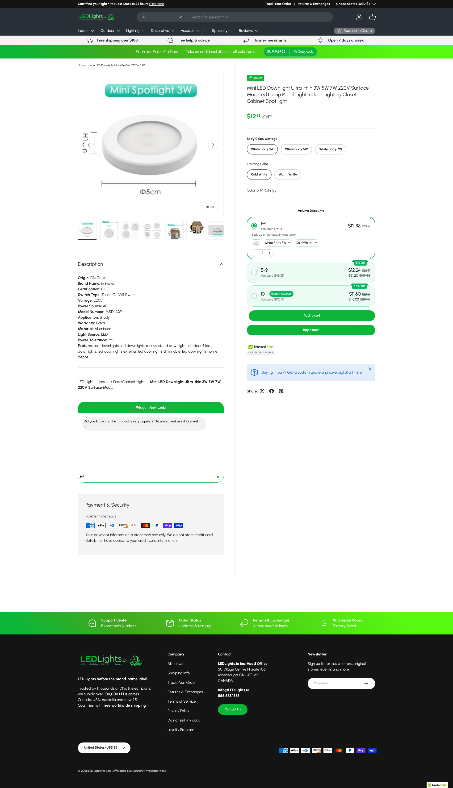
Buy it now (311, 330)
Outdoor (108, 30)
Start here (353, 372)
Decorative (160, 30)
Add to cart (311, 315)
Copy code (306, 52)
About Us (175, 663)
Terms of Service (182, 701)
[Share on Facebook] (271, 391)
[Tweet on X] (262, 391)
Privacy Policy (178, 711)
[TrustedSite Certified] (261, 348)
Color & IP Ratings (261, 190)
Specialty (219, 30)
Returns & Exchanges (314, 4)
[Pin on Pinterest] (281, 391)
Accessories (190, 30)
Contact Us (233, 709)
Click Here (156, 4)
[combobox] (235, 17)
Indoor (83, 30)
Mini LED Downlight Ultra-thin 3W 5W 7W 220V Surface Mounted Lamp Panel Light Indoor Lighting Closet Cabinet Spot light (118, 65)
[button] (372, 17)
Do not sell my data (184, 720)
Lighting (132, 30)
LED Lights (86, 381)
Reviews (246, 30)
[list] (151, 145)
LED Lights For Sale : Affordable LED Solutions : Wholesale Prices (127, 770)
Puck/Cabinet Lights (129, 381)
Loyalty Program (181, 729)
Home (82, 65)
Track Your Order (278, 4)
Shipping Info (179, 673)
